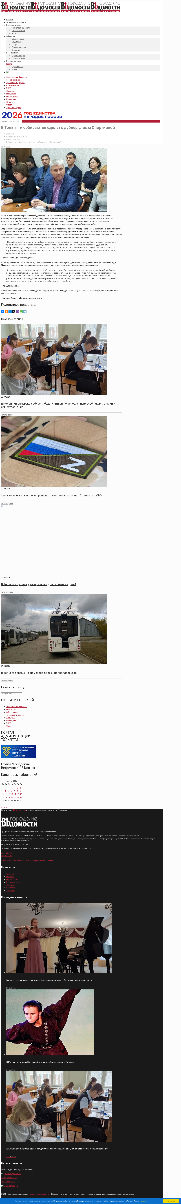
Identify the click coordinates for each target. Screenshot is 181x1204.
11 (6, 794)
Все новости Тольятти (16, 136)
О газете (10, 877)
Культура (10, 102)
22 (18, 797)
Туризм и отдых (13, 107)
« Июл (4, 807)
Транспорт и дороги (15, 82)
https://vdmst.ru (8, 1181)
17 (2, 797)
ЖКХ (8, 88)
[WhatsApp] (21, 311)
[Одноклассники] (6, 311)
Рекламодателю (13, 882)
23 (21, 797)
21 (15, 797)
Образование (12, 96)
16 (21, 794)
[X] (13, 311)
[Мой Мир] (10, 311)
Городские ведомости (39, 1194)
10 (2, 794)
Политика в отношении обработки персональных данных (27, 860)
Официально (12, 879)
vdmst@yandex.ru (9, 1177)
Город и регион (13, 80)
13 (12, 794)
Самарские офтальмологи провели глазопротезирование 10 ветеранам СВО (51, 495)
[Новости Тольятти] (60, 12)
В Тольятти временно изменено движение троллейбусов (39, 672)
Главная (10, 134)
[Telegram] (25, 311)
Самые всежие (13, 139)
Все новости (6, 853)
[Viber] (17, 311)
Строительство (13, 85)
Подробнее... (145, 1201)
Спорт (9, 105)
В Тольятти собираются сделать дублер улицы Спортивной (33, 142)
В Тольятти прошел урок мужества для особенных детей (38, 584)
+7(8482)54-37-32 (13, 1173)
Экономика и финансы (16, 77)
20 (12, 797)
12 (9, 794)
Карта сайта (6, 856)
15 (18, 794)
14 (15, 794)
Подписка (11, 885)
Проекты (10, 91)
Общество (11, 94)
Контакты (10, 890)
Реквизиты (11, 888)
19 (9, 797)
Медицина (11, 99)
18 (6, 797)
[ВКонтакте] (2, 311)
